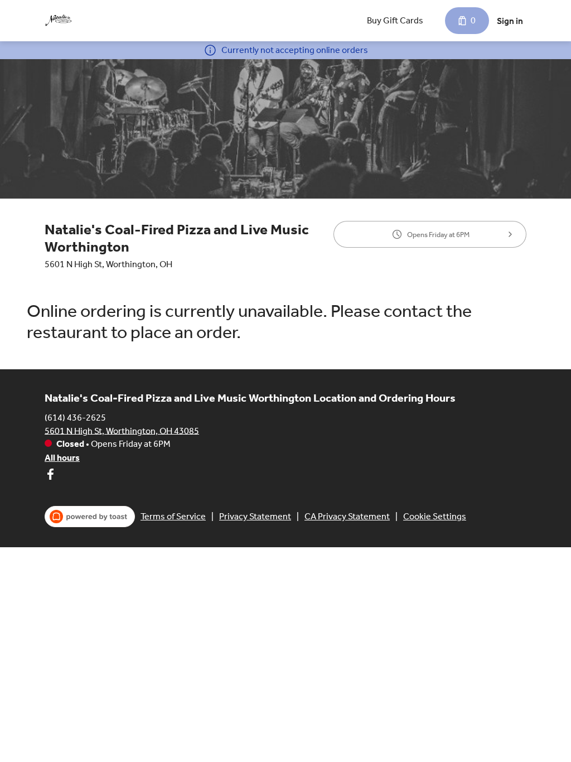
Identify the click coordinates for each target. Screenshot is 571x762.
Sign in (510, 21)
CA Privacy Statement (347, 516)
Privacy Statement (255, 516)
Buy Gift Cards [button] (395, 20)
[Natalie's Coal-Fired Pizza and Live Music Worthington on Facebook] (50, 476)
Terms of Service (173, 516)
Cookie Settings (434, 516)
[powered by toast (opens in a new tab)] (90, 516)
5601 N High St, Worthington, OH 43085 (122, 430)
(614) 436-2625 (75, 417)
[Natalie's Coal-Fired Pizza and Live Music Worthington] (58, 21)
